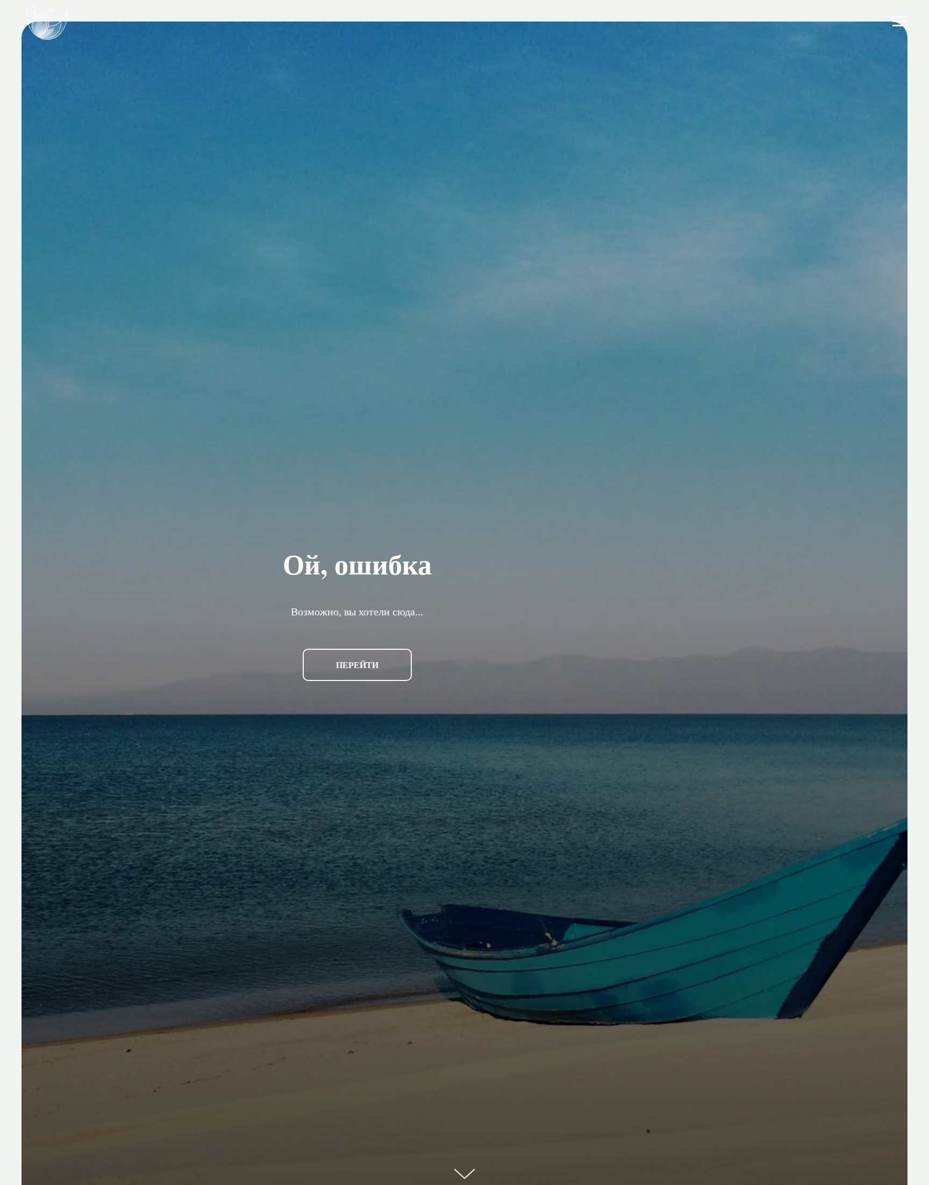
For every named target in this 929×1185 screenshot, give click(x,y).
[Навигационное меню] (899, 21)
